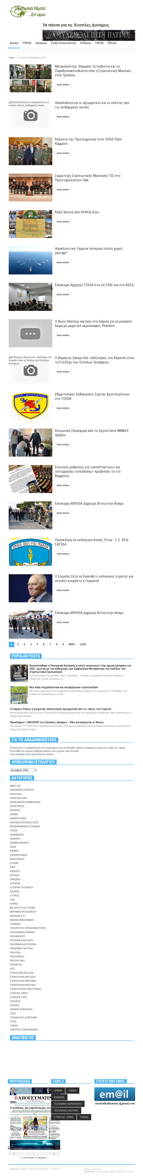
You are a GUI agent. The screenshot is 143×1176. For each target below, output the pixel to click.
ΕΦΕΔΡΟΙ (15, 879)
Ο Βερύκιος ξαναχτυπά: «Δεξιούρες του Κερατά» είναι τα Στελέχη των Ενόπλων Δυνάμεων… (94, 360)
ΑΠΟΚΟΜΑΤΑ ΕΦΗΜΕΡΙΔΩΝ (25, 802)
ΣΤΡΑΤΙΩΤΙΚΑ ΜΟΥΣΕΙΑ (23, 977)
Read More (63, 85)
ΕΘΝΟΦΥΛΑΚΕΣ (18, 855)
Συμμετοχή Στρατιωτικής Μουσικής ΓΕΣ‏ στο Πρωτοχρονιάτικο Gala (88, 178)
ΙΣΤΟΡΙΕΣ (15, 883)
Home (12, 57)
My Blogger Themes (123, 1171)
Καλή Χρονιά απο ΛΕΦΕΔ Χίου (77, 212)
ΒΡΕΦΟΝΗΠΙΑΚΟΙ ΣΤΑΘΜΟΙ (25, 826)
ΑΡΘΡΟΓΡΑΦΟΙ (18, 818)
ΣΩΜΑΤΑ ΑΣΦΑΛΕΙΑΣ (21, 1009)
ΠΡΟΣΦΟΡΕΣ (17, 956)
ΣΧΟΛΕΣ (14, 1005)
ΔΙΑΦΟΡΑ (15, 838)
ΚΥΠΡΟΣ (14, 895)
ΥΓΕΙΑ (13, 1021)
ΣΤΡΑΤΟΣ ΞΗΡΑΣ (19, 993)
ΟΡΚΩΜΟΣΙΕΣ (17, 936)
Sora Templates (102, 1171)
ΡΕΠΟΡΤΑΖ (16, 964)
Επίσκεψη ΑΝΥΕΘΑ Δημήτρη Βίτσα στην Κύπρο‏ (89, 503)
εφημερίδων (42, 1158)
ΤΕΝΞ (13, 1013)
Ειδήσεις (85, 42)
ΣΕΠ (12, 968)
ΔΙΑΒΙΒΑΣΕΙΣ (17, 834)
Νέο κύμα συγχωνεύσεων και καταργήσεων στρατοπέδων (63, 687)
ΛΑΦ (12, 899)
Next (72, 644)
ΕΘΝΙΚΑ (14, 851)
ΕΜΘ (12, 867)
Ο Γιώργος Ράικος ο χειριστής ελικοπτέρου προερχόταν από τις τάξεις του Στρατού (60, 709)
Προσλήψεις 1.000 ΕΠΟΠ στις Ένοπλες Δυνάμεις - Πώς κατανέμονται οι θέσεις (57, 722)
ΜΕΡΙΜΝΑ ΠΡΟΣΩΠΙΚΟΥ (23, 912)
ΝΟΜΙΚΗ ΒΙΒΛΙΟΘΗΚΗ (22, 920)
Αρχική (14, 42)
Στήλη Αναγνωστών (63, 42)
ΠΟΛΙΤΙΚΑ (15, 952)
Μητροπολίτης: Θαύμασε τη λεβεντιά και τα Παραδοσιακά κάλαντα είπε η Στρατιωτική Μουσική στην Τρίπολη (93, 70)
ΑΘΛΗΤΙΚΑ (16, 794)
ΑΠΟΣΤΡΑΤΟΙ (17, 806)
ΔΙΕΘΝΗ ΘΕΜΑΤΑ (19, 843)
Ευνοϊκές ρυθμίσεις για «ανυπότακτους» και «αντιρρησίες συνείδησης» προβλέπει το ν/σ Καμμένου (88, 471)
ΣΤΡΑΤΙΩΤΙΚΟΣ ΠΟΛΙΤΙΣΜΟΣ (25, 989)
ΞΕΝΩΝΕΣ (15, 924)
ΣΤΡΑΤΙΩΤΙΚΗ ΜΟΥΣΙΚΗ (23, 985)
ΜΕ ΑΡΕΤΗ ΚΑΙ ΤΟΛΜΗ (22, 907)
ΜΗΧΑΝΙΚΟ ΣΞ (18, 916)
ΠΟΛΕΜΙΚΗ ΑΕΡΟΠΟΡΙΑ (23, 944)
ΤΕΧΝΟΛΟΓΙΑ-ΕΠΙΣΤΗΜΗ (23, 1017)
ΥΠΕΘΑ (27, 42)
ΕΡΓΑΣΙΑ (14, 875)
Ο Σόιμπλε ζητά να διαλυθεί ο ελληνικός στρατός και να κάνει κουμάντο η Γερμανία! (94, 578)
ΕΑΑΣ (13, 847)
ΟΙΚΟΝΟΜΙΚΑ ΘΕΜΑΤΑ (22, 932)
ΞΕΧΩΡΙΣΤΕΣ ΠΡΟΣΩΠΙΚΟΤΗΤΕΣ (28, 928)
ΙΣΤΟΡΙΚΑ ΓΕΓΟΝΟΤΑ (21, 887)
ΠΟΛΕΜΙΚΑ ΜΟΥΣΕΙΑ (21, 940)
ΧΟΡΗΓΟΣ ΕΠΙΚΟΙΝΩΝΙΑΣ (24, 1029)
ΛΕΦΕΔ (14, 903)
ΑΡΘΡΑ (14, 814)
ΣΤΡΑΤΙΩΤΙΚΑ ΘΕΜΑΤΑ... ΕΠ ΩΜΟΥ (43, 1169)
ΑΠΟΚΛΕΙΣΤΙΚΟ (18, 798)
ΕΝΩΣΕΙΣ (15, 871)
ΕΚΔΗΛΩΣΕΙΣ (17, 859)
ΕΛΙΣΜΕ (14, 863)
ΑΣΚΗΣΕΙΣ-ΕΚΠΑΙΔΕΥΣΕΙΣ (24, 822)
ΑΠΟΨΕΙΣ (15, 810)
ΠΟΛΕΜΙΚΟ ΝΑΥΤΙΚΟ (21, 948)
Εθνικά (112, 42)
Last (83, 644)
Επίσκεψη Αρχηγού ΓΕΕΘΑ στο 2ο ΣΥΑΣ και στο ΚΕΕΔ (94, 285)
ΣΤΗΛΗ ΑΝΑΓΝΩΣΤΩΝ (21, 973)
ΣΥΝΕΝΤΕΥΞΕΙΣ (18, 997)
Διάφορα (41, 42)
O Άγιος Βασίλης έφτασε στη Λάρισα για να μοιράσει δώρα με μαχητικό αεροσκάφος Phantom (93, 323)
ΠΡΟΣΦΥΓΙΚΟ (17, 960)
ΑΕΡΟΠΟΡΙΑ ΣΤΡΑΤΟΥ (22, 790)
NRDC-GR (15, 786)
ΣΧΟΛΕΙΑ (15, 1001)
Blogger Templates (92, 1169)
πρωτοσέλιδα (28, 1158)
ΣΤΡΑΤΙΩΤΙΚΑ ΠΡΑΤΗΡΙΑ (23, 981)
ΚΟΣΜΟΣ (15, 891)
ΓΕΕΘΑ (99, 42)
